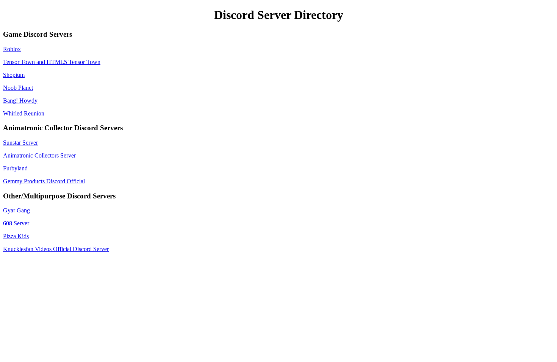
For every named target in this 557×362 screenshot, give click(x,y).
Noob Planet (18, 87)
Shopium (14, 75)
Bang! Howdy (20, 100)
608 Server (16, 223)
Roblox (12, 49)
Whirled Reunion (23, 113)
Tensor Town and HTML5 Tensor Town (51, 62)
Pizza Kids (16, 236)
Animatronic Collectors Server (39, 155)
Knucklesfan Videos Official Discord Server (56, 249)
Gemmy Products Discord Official (44, 181)
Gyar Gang (16, 210)
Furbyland (15, 168)
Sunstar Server (20, 142)
